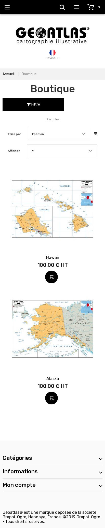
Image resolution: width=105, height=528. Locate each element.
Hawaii (52, 257)
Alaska (52, 378)
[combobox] (58, 134)
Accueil (9, 74)
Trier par (14, 134)
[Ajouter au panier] (51, 277)
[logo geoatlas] (52, 24)
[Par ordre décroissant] (95, 134)
